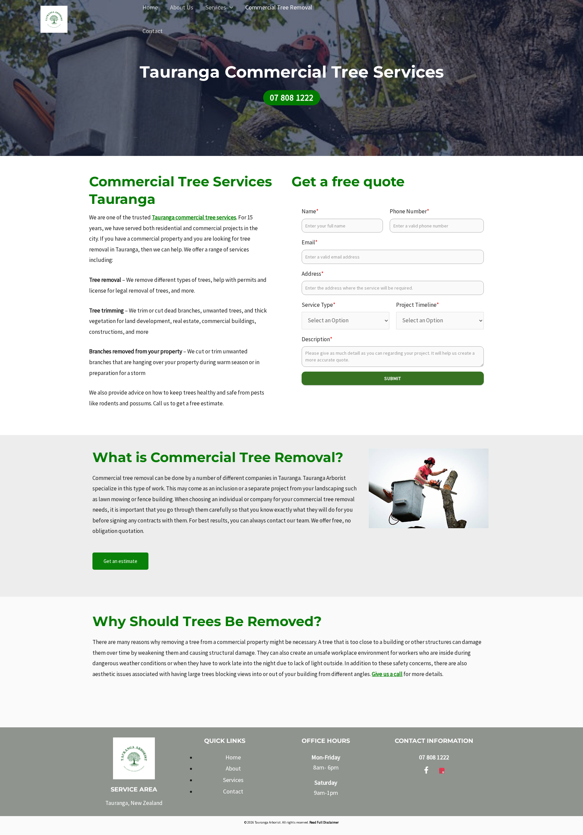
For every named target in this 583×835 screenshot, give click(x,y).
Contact (152, 31)
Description (317, 339)
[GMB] (441, 769)
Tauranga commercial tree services (194, 217)
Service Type (318, 304)
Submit (392, 378)
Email (309, 242)
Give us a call (387, 674)
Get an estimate (120, 561)
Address (313, 273)
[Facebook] (426, 769)
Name (310, 211)
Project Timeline (417, 304)
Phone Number (409, 211)
